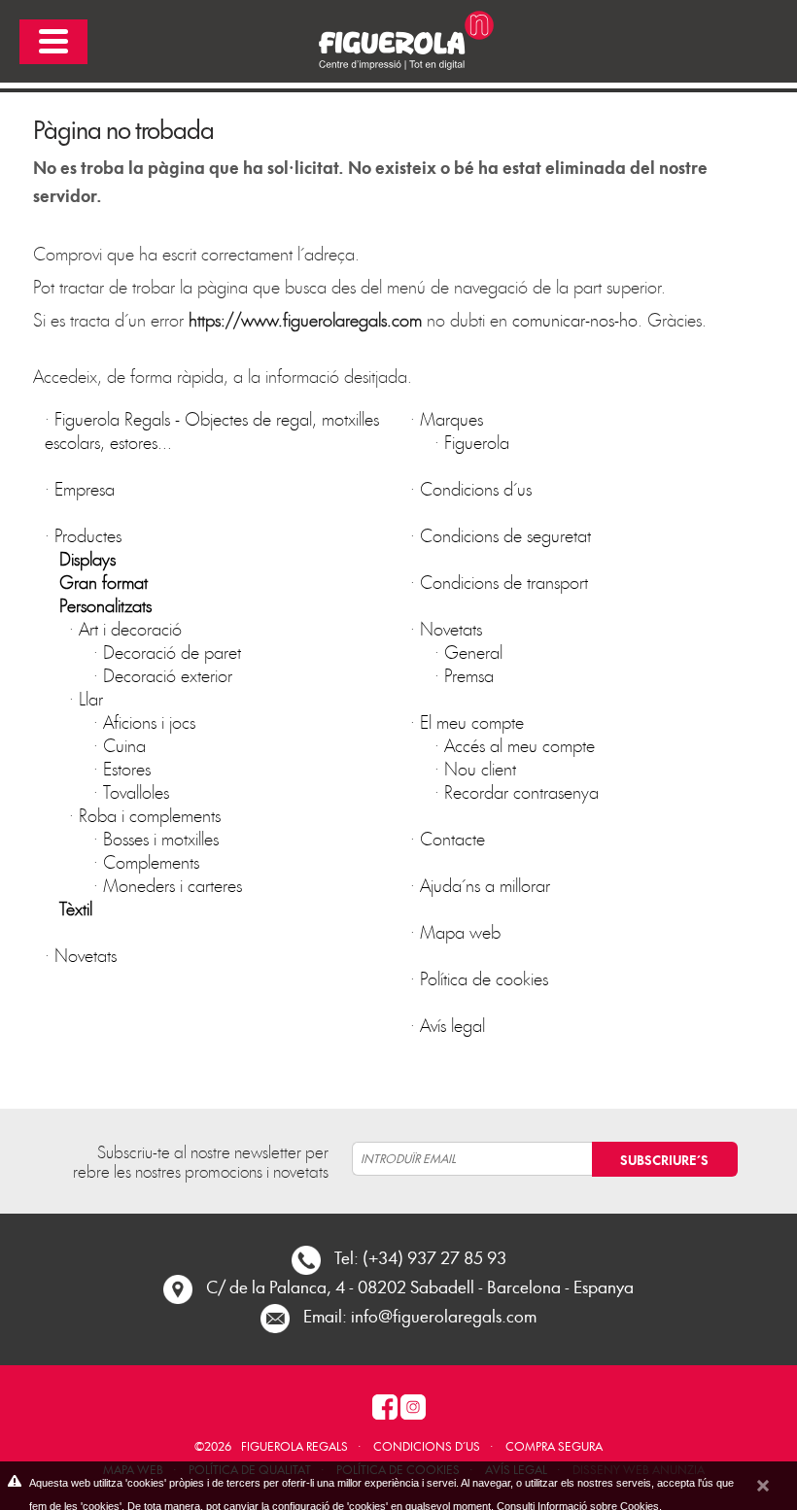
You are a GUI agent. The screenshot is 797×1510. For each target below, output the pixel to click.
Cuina (124, 745)
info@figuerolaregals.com (444, 1315)
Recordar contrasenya (521, 791)
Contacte (452, 838)
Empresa (84, 488)
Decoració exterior (167, 675)
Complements (151, 861)
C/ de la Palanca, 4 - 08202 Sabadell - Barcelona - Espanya (420, 1286)
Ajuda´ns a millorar (485, 885)
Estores (127, 768)
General (473, 651)
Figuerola (476, 442)
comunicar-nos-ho (575, 319)
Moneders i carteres (172, 885)
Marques (451, 418)
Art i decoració (130, 628)
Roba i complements (150, 815)
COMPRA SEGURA (554, 1446)
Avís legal (452, 1025)
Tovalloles (136, 791)
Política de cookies (484, 978)
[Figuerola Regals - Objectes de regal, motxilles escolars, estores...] (398, 38)
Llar (91, 698)
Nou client (480, 768)
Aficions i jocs (149, 721)
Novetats (85, 955)
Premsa (469, 675)
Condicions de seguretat (505, 535)
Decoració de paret (172, 651)
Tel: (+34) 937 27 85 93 (420, 1257)
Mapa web (460, 931)
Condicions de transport (504, 581)
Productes (87, 535)
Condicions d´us (476, 488)
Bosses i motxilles (161, 838)
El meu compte (472, 721)
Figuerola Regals (294, 1446)
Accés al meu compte (519, 745)
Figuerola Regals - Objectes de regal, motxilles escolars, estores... (212, 430)
